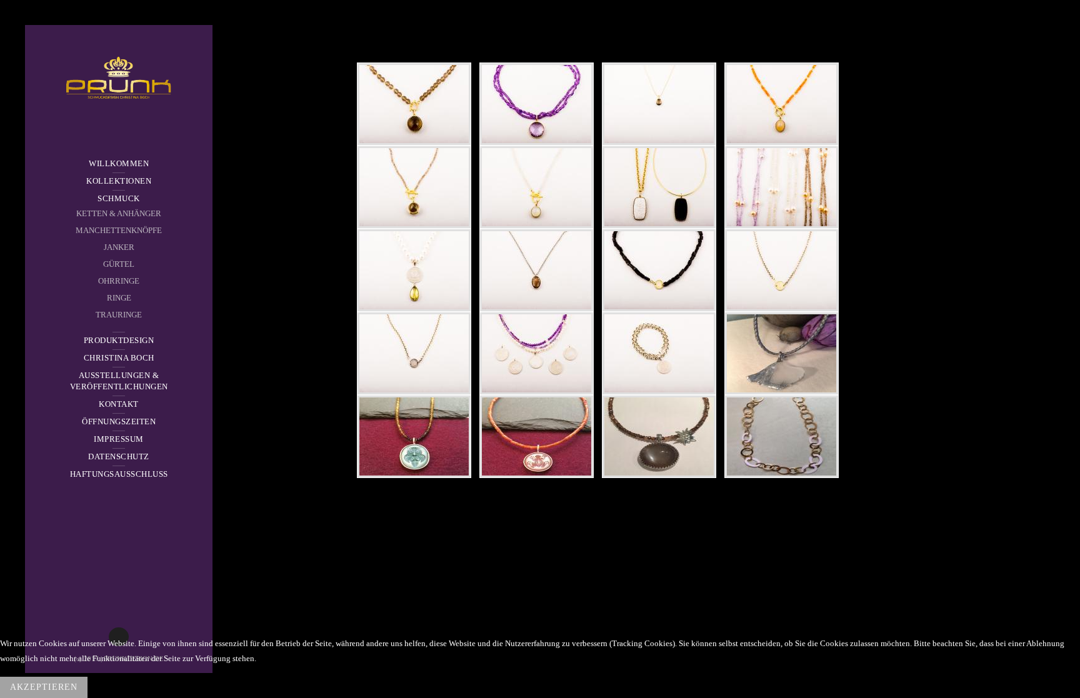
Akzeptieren (44, 687)
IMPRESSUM (119, 439)
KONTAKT (119, 404)
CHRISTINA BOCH (119, 357)
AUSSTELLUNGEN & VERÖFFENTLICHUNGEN (119, 381)
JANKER (119, 247)
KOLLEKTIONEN (118, 181)
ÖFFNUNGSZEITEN (119, 421)
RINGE (119, 297)
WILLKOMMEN (119, 163)
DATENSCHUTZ (118, 456)
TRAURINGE (119, 314)
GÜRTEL (118, 264)
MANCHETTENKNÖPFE (119, 230)
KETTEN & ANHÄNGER (118, 213)
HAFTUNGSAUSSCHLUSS (119, 474)
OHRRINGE (118, 281)
